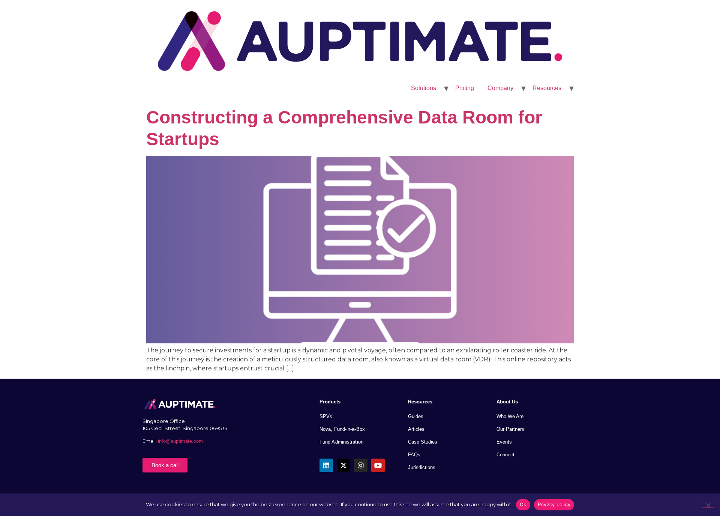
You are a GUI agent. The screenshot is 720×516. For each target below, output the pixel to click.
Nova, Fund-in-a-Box (342, 429)
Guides (415, 416)
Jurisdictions (421, 467)
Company (500, 88)
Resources (546, 88)
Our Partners (510, 429)
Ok (523, 504)
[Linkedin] (326, 465)
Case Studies (422, 442)
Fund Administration (341, 442)
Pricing (464, 88)
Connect (505, 454)
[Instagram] (361, 465)
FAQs (414, 454)
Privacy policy (554, 504)
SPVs (326, 416)
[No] (708, 504)
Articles (416, 429)
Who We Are (510, 416)
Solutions (423, 88)
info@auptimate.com (181, 441)
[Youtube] (378, 465)
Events (504, 442)
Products (330, 402)
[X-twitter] (343, 465)
